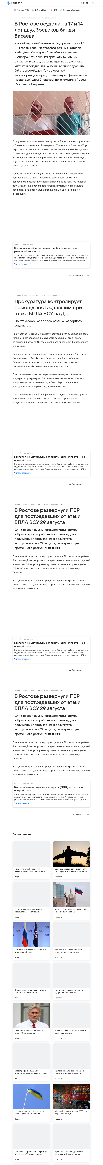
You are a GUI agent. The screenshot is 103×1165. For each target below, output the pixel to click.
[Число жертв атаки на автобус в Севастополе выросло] (31, 981)
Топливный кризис (71, 10)
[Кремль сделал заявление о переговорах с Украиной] (71, 941)
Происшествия (50, 18)
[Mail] (8, 3)
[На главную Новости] (16, 3)
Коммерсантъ (34, 18)
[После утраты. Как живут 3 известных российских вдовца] (31, 860)
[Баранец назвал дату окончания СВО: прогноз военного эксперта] (71, 860)
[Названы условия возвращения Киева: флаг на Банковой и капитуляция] (31, 1103)
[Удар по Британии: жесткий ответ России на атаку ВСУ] (71, 901)
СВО (55, 10)
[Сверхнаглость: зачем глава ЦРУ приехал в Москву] (31, 941)
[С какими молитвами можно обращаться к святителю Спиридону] (31, 901)
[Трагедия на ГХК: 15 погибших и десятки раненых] (71, 1022)
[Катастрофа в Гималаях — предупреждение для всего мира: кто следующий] (31, 1062)
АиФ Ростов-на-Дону (40, 295)
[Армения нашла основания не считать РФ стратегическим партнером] (71, 1062)
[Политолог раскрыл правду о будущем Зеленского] (71, 981)
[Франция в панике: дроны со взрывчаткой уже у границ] (71, 1143)
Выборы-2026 (23, 10)
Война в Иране (41, 10)
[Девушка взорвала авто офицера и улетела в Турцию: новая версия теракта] (31, 1143)
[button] (51, 113)
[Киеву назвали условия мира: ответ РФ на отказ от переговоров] (31, 1022)
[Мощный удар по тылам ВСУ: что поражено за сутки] (71, 1103)
